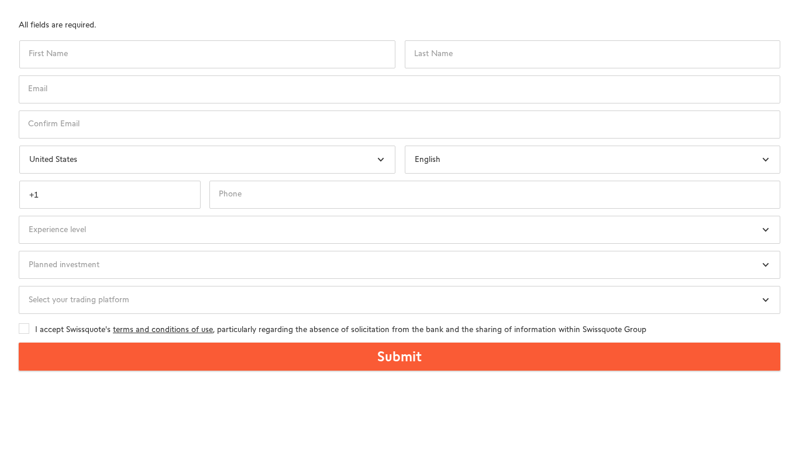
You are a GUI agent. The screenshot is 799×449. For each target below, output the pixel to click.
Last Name (433, 54)
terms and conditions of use (163, 329)
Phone (230, 194)
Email (37, 89)
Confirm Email (54, 124)
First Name (48, 54)
